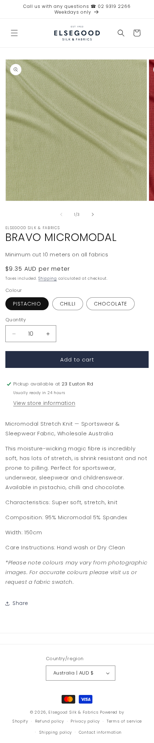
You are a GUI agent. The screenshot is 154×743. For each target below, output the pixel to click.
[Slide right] (93, 214)
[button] (14, 33)
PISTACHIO (27, 303)
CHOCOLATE (110, 303)
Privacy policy (85, 721)
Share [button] (20, 603)
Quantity (15, 319)
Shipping (47, 278)
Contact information (100, 732)
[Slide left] (61, 214)
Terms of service (124, 721)
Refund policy (49, 721)
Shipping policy (55, 732)
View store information (44, 403)
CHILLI (68, 303)
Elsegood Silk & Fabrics (73, 712)
